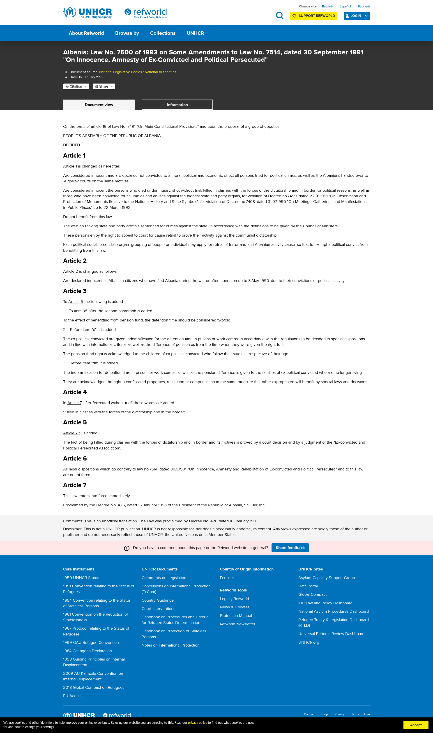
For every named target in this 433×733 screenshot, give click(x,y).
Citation (76, 86)
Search (279, 15)
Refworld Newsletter (237, 624)
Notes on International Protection (171, 645)
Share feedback (290, 548)
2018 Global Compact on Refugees (93, 687)
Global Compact (312, 594)
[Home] (115, 13)
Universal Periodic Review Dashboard (331, 633)
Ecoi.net (227, 577)
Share (103, 86)
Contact (309, 714)
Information (177, 105)
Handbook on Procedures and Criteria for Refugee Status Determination (175, 619)
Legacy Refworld (234, 598)
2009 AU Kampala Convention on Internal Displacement (93, 676)
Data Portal (308, 586)
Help (324, 714)
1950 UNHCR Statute (82, 577)
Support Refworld (317, 15)
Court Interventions (158, 608)
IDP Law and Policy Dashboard (325, 603)
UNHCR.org (308, 642)
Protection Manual (236, 615)
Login (355, 15)
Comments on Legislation (164, 577)
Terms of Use (360, 714)
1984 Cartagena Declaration (87, 651)
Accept (416, 725)
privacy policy (197, 722)
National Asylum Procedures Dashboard (333, 611)
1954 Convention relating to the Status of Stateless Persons (97, 603)
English (327, 6)
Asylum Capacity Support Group (326, 577)
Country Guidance (158, 600)
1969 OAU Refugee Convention (91, 642)
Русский (364, 6)
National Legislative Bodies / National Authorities (137, 71)
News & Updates (234, 607)
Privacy (340, 714)
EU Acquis (72, 695)
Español (345, 6)
